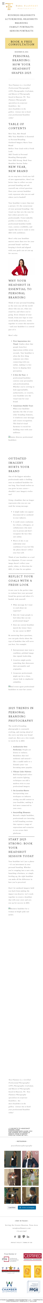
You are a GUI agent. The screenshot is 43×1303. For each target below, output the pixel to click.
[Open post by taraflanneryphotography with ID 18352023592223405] (12, 1195)
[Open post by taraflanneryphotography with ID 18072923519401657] (30, 1177)
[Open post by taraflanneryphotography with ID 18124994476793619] (12, 1159)
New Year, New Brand (17, 134)
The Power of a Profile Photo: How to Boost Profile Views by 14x (19, 1134)
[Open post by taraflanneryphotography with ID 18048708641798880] (30, 1195)
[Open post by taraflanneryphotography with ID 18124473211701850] (12, 1177)
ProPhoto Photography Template (24, 1300)
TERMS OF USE (27, 1242)
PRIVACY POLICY (16, 1242)
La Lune (33, 1301)
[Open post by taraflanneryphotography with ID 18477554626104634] (30, 1159)
